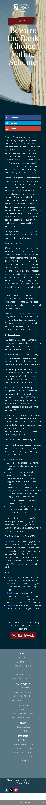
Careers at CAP (22, 761)
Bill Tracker (23, 709)
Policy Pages (22, 740)
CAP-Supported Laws (23, 713)
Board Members (23, 666)
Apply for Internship (22, 700)
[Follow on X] (11, 790)
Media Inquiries (23, 731)
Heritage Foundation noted (19, 313)
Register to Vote (22, 692)
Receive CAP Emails (23, 696)
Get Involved (23, 683)
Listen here (9, 541)
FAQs (22, 670)
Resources (23, 736)
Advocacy (23, 705)
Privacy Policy (23, 674)
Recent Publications (22, 748)
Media (23, 723)
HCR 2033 (29, 397)
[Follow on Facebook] (6, 790)
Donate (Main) (23, 687)
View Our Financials (23, 678)
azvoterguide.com (22, 756)
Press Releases (22, 727)
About (23, 653)
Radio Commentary (22, 752)
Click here (17, 466)
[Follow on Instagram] (16, 790)
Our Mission (23, 657)
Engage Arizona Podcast (22, 744)
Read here (10, 577)
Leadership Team (22, 662)
